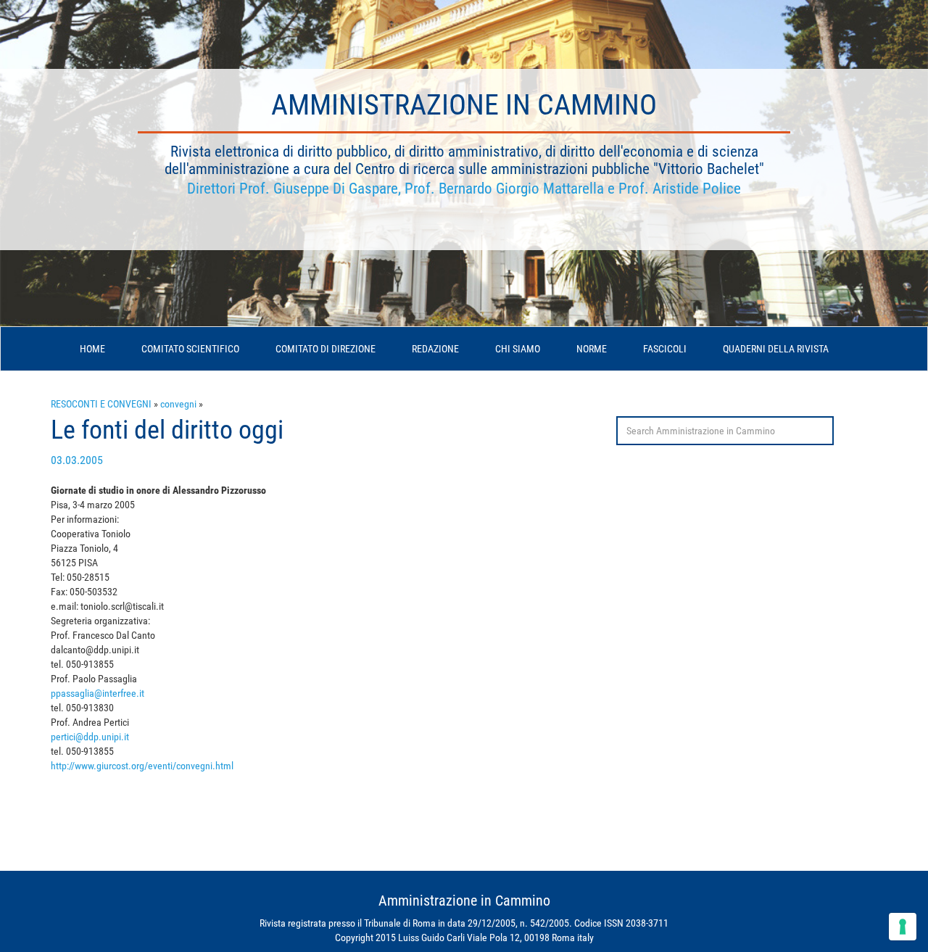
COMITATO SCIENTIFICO (190, 349)
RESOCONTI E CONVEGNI (101, 404)
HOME (92, 349)
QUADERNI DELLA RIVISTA (776, 349)
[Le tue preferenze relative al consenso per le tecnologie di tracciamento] (902, 926)
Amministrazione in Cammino (464, 105)
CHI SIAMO (517, 349)
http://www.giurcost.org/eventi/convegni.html (142, 765)
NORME (591, 349)
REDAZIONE (435, 349)
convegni (178, 404)
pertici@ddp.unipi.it (90, 736)
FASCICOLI (665, 349)
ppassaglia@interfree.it (97, 693)
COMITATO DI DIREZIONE (326, 349)
